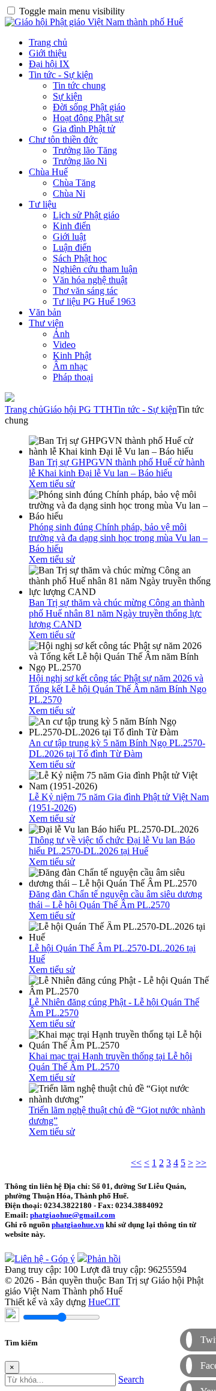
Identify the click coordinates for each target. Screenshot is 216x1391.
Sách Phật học (80, 258)
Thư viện (46, 323)
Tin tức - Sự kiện (61, 75)
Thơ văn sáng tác (85, 291)
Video (64, 345)
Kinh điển (72, 226)
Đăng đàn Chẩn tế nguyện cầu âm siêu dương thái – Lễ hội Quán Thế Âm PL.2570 (115, 899)
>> (201, 1163)
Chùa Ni (69, 193)
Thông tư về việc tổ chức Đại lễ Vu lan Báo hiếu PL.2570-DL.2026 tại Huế (112, 845)
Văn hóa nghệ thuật (90, 280)
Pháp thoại (73, 377)
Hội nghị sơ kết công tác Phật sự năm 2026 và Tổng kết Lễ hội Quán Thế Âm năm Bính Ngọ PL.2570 (117, 689)
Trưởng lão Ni (80, 161)
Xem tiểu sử (52, 484)
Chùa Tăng (74, 183)
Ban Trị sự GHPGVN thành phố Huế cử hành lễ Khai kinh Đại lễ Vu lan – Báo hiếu (117, 467)
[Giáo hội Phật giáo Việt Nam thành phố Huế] (94, 22)
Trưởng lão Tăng (85, 150)
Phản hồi (104, 1259)
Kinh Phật (72, 355)
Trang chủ (48, 42)
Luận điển (72, 247)
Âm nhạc (70, 366)
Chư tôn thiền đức (63, 139)
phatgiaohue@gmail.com (72, 1214)
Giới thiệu (48, 53)
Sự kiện (67, 96)
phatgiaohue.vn (78, 1224)
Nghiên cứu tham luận (95, 269)
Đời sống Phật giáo (89, 107)
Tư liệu (42, 204)
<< (136, 1163)
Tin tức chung (79, 85)
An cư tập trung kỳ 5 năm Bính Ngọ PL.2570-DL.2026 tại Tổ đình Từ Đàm (117, 748)
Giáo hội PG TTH (78, 409)
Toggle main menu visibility (72, 11)
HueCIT (104, 1302)
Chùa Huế (48, 172)
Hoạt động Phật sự (88, 118)
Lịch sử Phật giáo (86, 215)
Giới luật (69, 237)
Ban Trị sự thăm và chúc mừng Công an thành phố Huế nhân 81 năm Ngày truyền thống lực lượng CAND (117, 613)
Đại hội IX (49, 64)
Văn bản (45, 312)
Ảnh (61, 334)
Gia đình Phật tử (84, 129)
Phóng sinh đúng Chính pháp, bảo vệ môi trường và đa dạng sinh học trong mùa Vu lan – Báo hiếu (118, 538)
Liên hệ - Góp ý (44, 1259)
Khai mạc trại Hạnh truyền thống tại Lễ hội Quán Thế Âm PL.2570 (110, 1061)
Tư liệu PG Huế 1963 (94, 301)
